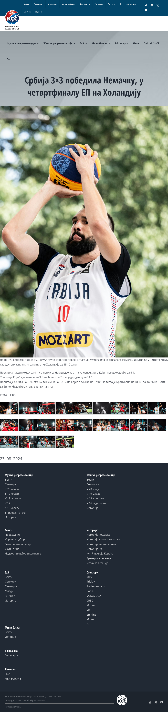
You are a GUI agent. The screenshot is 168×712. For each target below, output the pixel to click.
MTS (89, 577)
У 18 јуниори (13, 498)
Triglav (91, 581)
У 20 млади (12, 489)
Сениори (10, 484)
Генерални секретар (18, 544)
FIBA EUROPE (13, 678)
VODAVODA (94, 596)
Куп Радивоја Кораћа (100, 553)
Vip (89, 610)
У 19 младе (93, 493)
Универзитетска (15, 512)
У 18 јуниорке (95, 498)
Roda (90, 591)
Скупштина (12, 549)
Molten (91, 619)
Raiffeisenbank (96, 586)
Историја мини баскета (101, 544)
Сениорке (93, 484)
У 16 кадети (12, 508)
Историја (11, 517)
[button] (8, 58)
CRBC (90, 600)
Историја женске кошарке (103, 539)
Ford (89, 624)
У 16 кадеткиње (96, 503)
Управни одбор (15, 539)
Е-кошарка (11, 655)
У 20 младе (93, 489)
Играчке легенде (97, 563)
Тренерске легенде (99, 558)
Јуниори (10, 596)
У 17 (7, 503)
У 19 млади (12, 493)
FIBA (7, 674)
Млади (9, 591)
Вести (8, 479)
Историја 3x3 (95, 549)
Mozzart (92, 605)
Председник (12, 534)
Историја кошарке (98, 534)
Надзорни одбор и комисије (23, 553)
